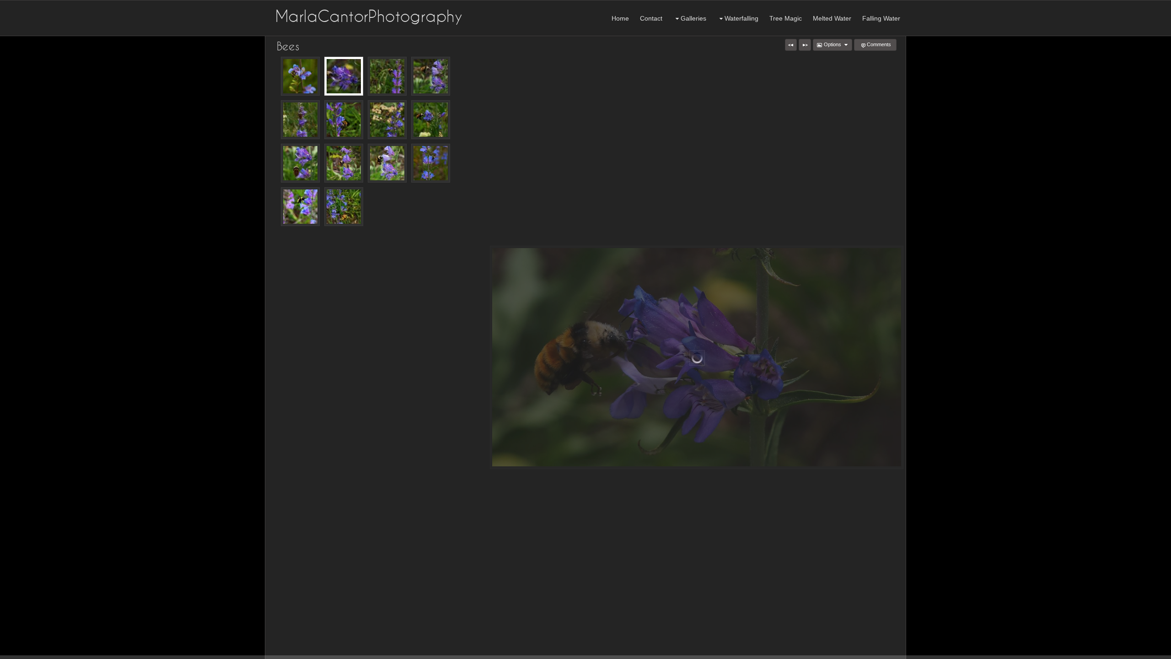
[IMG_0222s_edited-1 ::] (300, 163)
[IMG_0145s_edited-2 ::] (344, 120)
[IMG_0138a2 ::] (344, 206)
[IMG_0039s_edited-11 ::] (387, 76)
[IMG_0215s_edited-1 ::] (344, 76)
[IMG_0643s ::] (300, 206)
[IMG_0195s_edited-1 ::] (431, 120)
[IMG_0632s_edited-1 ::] (431, 163)
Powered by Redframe (1139, 650)
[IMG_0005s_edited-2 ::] (300, 76)
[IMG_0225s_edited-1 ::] (344, 163)
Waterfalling (741, 18)
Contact (651, 18)
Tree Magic (785, 18)
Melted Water (832, 18)
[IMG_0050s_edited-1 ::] (300, 120)
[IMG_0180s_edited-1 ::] (387, 120)
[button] (791, 45)
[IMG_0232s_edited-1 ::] (431, 76)
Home (620, 18)
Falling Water (881, 18)
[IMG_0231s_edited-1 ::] (387, 163)
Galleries (693, 18)
